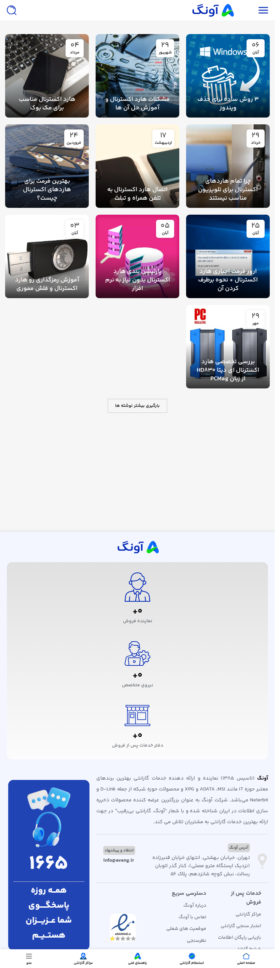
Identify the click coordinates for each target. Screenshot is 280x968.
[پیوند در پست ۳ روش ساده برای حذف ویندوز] (228, 76)
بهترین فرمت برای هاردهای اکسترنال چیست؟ (47, 189)
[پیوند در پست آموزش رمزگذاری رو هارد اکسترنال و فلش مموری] (47, 256)
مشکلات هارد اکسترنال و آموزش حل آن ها (137, 104)
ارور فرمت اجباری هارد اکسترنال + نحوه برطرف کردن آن (228, 280)
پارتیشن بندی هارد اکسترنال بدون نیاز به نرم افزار (137, 280)
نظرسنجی (196, 940)
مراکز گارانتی (248, 914)
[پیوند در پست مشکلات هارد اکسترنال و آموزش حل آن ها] (137, 76)
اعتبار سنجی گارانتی (241, 926)
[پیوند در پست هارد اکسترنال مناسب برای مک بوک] (47, 76)
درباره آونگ (194, 905)
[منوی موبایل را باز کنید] (263, 10)
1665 (48, 864)
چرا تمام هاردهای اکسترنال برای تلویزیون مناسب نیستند (228, 189)
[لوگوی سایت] (212, 10)
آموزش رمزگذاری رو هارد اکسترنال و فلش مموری (47, 284)
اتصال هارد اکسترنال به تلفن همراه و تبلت (137, 194)
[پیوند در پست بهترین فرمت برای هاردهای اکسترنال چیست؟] (47, 166)
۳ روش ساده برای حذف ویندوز (228, 104)
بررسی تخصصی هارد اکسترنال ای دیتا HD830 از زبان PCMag (228, 370)
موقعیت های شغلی (186, 929)
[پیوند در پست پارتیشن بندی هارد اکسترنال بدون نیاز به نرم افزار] (137, 256)
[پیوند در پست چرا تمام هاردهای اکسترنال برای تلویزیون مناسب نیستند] (228, 166)
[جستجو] (12, 10)
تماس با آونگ (192, 917)
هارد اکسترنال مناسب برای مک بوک (47, 104)
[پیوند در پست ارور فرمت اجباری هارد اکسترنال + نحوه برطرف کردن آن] (228, 256)
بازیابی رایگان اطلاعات (239, 937)
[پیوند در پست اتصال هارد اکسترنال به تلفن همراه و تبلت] (137, 166)
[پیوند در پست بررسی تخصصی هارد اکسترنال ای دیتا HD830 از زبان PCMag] (228, 346)
